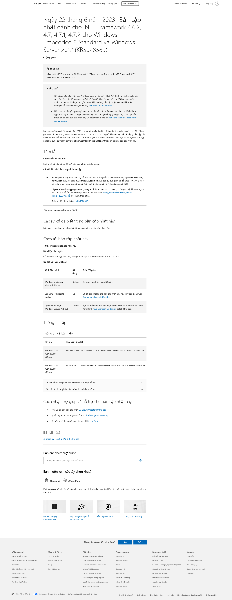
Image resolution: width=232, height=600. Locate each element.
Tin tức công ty (192, 565)
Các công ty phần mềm (159, 582)
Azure (118, 565)
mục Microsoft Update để (105, 308)
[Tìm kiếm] (140, 460)
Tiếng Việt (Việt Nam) (23, 594)
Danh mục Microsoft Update (96, 296)
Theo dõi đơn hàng (54, 569)
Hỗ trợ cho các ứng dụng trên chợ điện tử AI (166, 565)
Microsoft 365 (48, 3)
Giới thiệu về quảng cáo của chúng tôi (189, 595)
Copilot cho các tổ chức (19, 556)
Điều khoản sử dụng (156, 595)
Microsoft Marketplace (159, 573)
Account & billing (98, 3)
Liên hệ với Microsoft (126, 595)
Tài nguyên (112, 3)
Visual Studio (156, 586)
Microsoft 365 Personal (19, 578)
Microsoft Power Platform (160, 578)
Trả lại (50, 565)
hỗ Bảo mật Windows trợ (96, 415)
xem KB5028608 (80, 201)
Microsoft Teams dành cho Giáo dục (94, 565)
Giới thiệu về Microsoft (194, 560)
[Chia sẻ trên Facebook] (45, 432)
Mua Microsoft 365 (130, 3)
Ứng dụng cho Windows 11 (20, 582)
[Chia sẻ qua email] (56, 432)
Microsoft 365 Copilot (123, 582)
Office (59, 3)
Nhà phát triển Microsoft (160, 556)
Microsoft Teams (121, 586)
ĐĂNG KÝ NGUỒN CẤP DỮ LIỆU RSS (62, 439)
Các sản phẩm (70, 3)
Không (140, 542)
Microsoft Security (122, 560)
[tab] (53, 480)
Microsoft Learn (157, 560)
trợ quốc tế (93, 421)
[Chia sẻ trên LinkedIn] (50, 432)
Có (125, 542)
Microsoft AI (120, 556)
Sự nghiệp (190, 556)
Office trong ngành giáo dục (92, 573)
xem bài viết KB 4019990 (100, 105)
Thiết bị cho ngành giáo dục (92, 560)
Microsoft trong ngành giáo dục (93, 556)
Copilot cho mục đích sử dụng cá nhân (24, 560)
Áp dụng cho (50, 57)
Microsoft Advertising (123, 578)
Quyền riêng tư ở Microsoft (196, 569)
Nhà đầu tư (191, 573)
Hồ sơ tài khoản (53, 556)
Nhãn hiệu (170, 595)
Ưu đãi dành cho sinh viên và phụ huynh (96, 582)
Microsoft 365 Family (18, 573)
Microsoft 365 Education (91, 569)
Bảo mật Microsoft (105, 516)
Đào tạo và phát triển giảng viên (93, 578)
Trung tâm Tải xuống (55, 560)
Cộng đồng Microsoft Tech (161, 569)
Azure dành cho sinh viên (91, 586)
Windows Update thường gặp (92, 409)
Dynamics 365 (120, 569)
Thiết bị (84, 3)
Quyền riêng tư (141, 595)
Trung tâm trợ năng (133, 516)
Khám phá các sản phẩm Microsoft (23, 569)
